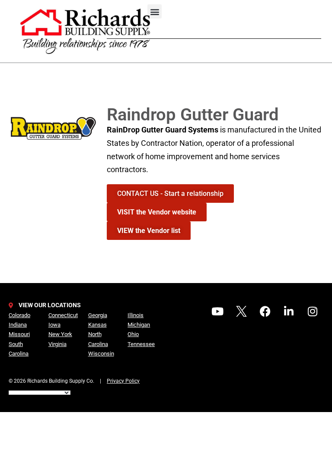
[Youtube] (217, 311)
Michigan (139, 324)
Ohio (133, 334)
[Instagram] (312, 311)
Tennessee (141, 344)
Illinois (136, 315)
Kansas (97, 324)
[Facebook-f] (265, 311)
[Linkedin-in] (289, 311)
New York (60, 334)
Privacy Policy (123, 381)
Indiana (18, 324)
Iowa (54, 324)
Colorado (19, 315)
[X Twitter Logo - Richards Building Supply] (241, 311)
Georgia (97, 315)
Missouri (19, 334)
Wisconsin (101, 353)
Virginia (57, 344)
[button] (154, 11)
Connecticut (63, 315)
